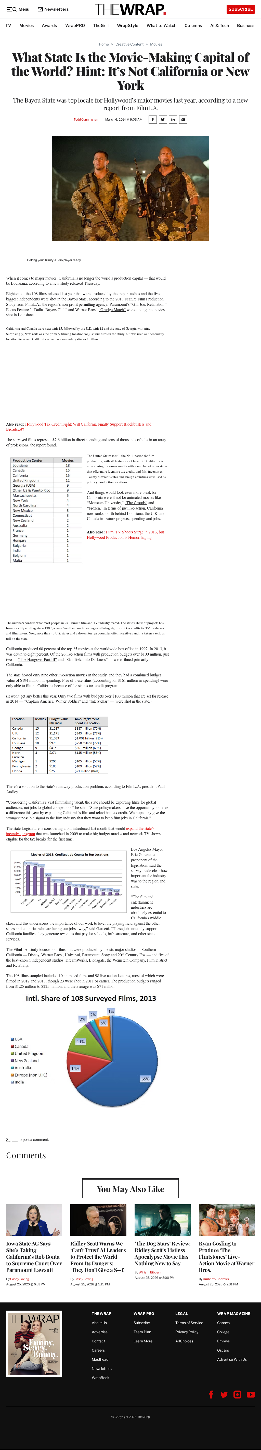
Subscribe (241, 9)
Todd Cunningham (86, 119)
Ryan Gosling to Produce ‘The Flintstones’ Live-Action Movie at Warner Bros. (226, 1256)
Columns (193, 25)
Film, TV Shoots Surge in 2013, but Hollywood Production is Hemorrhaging (125, 534)
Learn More (143, 1341)
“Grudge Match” (112, 309)
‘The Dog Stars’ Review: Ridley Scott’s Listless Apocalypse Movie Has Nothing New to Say (163, 1253)
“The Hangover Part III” (37, 659)
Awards (49, 25)
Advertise (100, 1332)
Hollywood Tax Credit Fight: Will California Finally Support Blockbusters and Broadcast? (78, 426)
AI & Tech (219, 25)
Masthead (100, 1359)
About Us (99, 1323)
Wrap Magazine (234, 1313)
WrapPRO (75, 25)
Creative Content (129, 44)
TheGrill (101, 25)
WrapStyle (127, 25)
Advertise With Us (232, 1359)
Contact (98, 1341)
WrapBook (100, 1377)
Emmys (223, 1341)
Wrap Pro (144, 1313)
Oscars (223, 1350)
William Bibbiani (150, 1272)
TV (8, 25)
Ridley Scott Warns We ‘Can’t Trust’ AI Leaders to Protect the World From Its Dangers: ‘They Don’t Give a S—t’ (98, 1256)
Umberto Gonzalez (216, 1279)
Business (245, 25)
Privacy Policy (186, 1332)
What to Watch (162, 25)
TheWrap (101, 1313)
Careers (98, 1350)
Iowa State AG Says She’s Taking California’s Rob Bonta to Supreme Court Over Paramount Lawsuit (34, 1256)
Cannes (223, 1323)
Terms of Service (189, 1323)
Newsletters (56, 9)
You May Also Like (130, 1188)
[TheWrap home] (130, 9)
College (223, 1332)
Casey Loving (19, 1279)
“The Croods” (136, 502)
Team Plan (142, 1332)
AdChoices (184, 1341)
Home (104, 44)
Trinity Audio (54, 260)
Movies (26, 25)
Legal (181, 1313)
